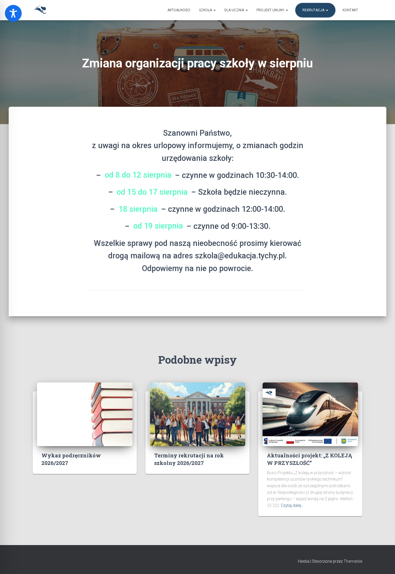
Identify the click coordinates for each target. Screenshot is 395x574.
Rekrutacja (313, 10)
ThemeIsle (353, 561)
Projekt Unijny (270, 10)
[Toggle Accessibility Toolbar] (13, 13)
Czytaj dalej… (292, 505)
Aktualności (178, 10)
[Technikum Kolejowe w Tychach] (39, 10)
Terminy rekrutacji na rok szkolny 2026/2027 (189, 459)
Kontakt (350, 10)
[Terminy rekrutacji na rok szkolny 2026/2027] (197, 414)
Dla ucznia (234, 10)
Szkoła (206, 10)
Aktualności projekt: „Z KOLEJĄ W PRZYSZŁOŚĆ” (309, 459)
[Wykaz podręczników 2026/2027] (84, 414)
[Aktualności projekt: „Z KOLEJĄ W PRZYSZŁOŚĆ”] (310, 414)
